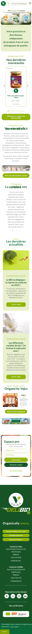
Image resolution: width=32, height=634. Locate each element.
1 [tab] (8, 26)
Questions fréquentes (16, 535)
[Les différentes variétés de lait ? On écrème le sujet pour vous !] (16, 323)
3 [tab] (11, 26)
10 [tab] (24, 26)
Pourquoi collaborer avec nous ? (16, 531)
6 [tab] (17, 26)
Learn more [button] (14, 626)
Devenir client (16, 465)
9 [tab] (22, 26)
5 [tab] (15, 26)
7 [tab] (19, 26)
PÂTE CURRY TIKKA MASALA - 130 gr (16, 96)
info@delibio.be (15, 581)
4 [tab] (13, 26)
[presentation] (4, 86)
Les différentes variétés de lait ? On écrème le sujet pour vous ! (16, 346)
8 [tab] (20, 26)
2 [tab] (10, 26)
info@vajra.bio (16, 561)
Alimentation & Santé (16, 276)
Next (28, 17)
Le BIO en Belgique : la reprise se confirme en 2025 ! (16, 282)
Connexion (16, 460)
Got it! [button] (4, 631)
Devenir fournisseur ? (16, 539)
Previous (3, 17)
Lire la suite (16, 304)
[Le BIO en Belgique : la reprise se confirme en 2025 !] (16, 260)
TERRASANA (16, 104)
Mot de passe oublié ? (16, 470)
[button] (8, 111)
